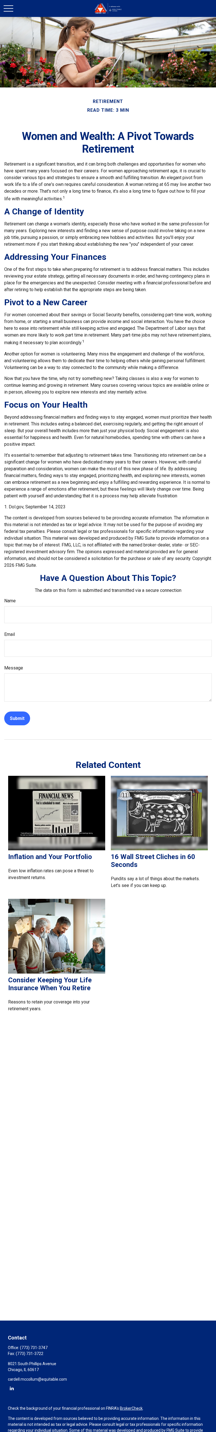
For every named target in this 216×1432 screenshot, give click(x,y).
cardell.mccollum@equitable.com (37, 1379)
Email (9, 634)
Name (10, 600)
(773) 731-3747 (34, 1347)
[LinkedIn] (11, 1388)
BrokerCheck (131, 1408)
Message (13, 668)
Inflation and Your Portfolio (50, 857)
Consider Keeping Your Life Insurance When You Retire (50, 984)
